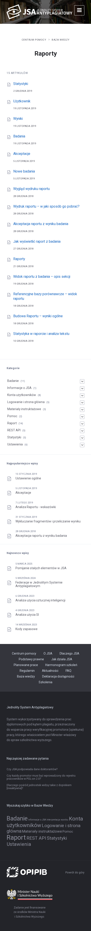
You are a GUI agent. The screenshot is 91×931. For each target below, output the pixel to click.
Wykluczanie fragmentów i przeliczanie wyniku (48, 521)
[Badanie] (82, 381)
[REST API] (82, 431)
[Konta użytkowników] (82, 395)
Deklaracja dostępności (58, 676)
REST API (14, 430)
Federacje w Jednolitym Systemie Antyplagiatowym (39, 584)
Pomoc (12, 416)
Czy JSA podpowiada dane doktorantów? (32, 769)
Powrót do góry (74, 872)
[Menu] (79, 10)
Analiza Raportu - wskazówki (35, 507)
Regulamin (27, 670)
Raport (12, 423)
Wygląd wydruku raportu (31, 189)
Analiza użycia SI (27, 614)
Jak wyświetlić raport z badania (37, 241)
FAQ (68, 670)
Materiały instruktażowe (24, 409)
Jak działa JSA (61, 659)
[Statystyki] (82, 438)
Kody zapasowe (26, 629)
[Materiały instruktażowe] (82, 409)
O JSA (48, 653)
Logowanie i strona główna (26, 402)
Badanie (13, 381)
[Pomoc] (82, 417)
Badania (19, 136)
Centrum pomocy (34, 39)
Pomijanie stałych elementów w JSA (40, 568)
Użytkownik (21, 101)
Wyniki (18, 118)
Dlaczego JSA (69, 653)
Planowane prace (26, 665)
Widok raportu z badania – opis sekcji (41, 276)
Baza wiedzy (60, 39)
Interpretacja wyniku (57, 819)
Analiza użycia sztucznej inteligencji (40, 600)
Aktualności (50, 670)
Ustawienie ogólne (28, 478)
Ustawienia (15, 444)
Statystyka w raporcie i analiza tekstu (41, 334)
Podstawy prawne (31, 659)
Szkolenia (45, 682)
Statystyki (20, 84)
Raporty (19, 259)
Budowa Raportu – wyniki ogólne (38, 316)
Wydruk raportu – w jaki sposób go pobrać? (46, 206)
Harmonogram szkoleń (61, 665)
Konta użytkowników (21, 395)
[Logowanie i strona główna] (82, 402)
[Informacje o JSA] (82, 388)
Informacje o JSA (19, 388)
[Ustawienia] (82, 445)
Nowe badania (24, 171)
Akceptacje (21, 154)
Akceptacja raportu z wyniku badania (40, 224)
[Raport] (82, 424)
